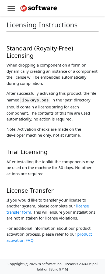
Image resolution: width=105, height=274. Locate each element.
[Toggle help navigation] (11, 8)
